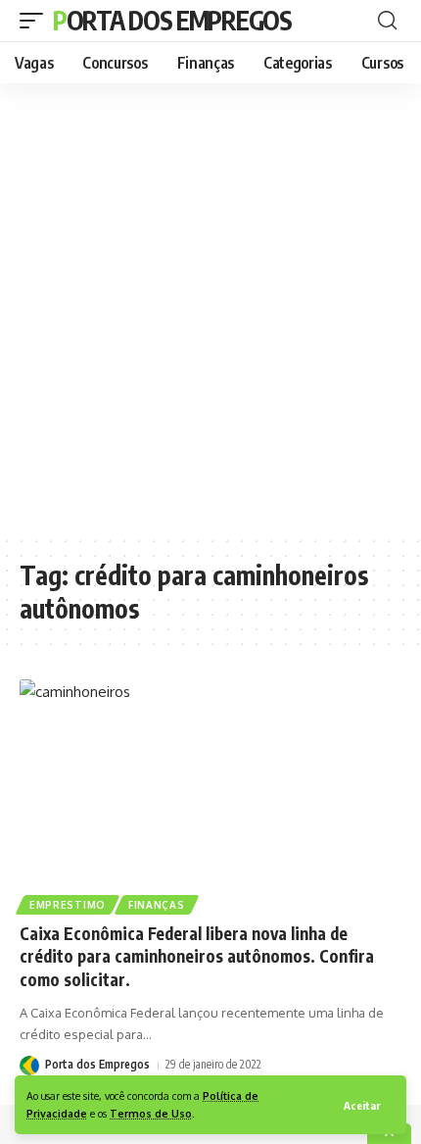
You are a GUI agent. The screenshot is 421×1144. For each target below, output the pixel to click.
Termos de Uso (151, 1113)
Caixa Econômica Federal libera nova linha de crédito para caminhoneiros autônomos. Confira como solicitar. (197, 956)
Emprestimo (67, 905)
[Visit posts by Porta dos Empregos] (29, 1065)
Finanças (156, 905)
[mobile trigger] (36, 20)
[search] (387, 20)
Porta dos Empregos (172, 20)
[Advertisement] (210, 309)
